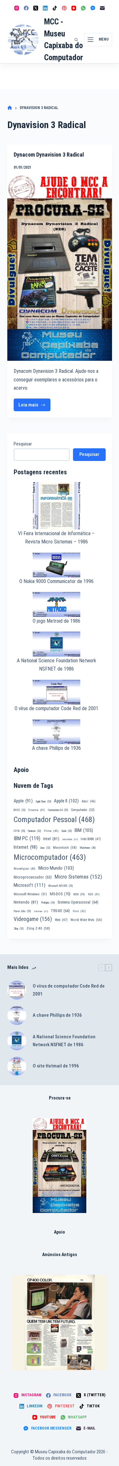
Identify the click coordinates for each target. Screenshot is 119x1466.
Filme (51, 831)
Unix (79, 911)
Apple (23, 800)
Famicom (34, 831)
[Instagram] (16, 8)
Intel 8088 (91, 839)
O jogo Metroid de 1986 (56, 621)
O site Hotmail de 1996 (56, 1066)
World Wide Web (86, 920)
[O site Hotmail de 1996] (16, 1066)
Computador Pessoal (54, 819)
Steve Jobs (22, 911)
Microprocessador (33, 877)
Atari (89, 801)
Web (61, 920)
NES (94, 894)
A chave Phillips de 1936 (56, 748)
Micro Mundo (56, 868)
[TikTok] (54, 8)
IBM (84, 830)
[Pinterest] (64, 8)
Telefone (41, 911)
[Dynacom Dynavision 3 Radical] (59, 268)
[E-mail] (102, 8)
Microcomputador (50, 857)
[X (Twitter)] (35, 8)
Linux (45, 847)
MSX (79, 894)
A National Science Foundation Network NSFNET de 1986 (64, 1041)
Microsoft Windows (30, 894)
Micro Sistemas (78, 876)
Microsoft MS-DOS (60, 885)
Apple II (66, 801)
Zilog (18, 928)
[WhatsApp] (83, 8)
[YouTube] (73, 8)
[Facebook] (26, 8)
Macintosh (65, 847)
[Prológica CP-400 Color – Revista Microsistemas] (59, 1322)
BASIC (19, 810)
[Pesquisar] (76, 39)
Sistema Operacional (77, 902)
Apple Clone (43, 801)
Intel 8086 (70, 839)
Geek (67, 831)
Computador (83, 810)
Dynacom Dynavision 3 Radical (49, 154)
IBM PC (27, 838)
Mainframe (88, 847)
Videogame (33, 919)
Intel (51, 838)
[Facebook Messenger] (92, 8)
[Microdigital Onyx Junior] (59, 1165)
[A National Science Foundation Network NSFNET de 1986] (16, 1040)
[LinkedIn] (45, 8)
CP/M (19, 831)
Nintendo (26, 902)
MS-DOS (60, 894)
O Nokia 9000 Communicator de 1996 (56, 581)
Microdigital (25, 868)
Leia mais (34, 406)
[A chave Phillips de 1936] (16, 1015)
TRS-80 (60, 911)
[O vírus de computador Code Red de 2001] (16, 990)
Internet (25, 847)
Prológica (48, 902)
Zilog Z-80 (38, 928)
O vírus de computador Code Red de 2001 (56, 708)
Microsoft (29, 885)
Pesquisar (23, 444)
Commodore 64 (58, 810)
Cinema (36, 810)
